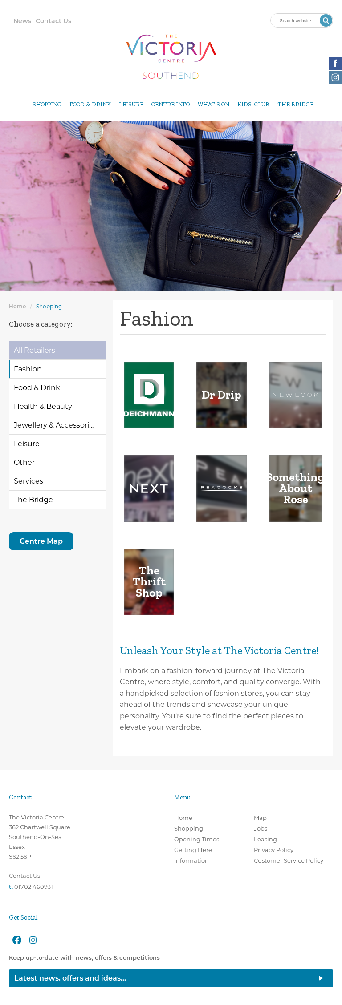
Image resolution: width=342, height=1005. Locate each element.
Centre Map (41, 541)
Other (24, 462)
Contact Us (53, 21)
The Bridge (295, 104)
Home (17, 306)
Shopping (47, 104)
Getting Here (193, 849)
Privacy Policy (273, 849)
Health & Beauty (43, 406)
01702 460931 (33, 886)
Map (260, 817)
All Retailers (34, 350)
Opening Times (196, 839)
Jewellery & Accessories (55, 425)
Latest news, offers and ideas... (70, 978)
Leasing (265, 839)
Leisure (131, 104)
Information (191, 860)
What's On (213, 104)
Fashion (28, 369)
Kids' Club (253, 104)
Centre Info (170, 104)
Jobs (260, 828)
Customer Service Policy (288, 860)
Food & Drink (90, 104)
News (22, 21)
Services (28, 481)
